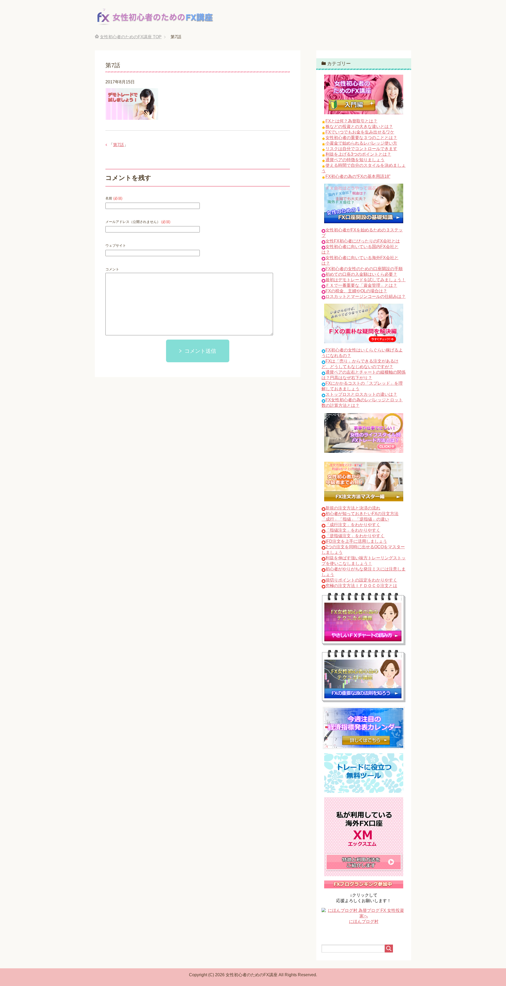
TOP (131, 37)
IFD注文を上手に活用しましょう (356, 541)
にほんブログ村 (363, 921)
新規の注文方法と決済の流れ (352, 508)
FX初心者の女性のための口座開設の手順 (364, 268)
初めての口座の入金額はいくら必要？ (361, 274)
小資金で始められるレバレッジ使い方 (361, 143)
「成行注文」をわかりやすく (352, 524)
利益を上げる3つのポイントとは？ (358, 154)
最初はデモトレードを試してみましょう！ (365, 280)
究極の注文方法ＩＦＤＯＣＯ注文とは (361, 585)
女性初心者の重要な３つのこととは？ (361, 137)
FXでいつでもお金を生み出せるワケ (359, 132)
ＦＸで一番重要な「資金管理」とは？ (361, 285)
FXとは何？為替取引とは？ (351, 121)
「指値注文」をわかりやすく (352, 530)
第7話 (118, 144)
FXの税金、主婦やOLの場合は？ (356, 291)
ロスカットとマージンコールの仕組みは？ (365, 296)
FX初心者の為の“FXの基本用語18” (357, 176)
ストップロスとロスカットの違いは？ (361, 394)
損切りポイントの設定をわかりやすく (361, 580)
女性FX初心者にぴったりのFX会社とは (362, 241)
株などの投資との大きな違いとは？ (359, 126)
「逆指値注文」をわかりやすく (355, 536)
